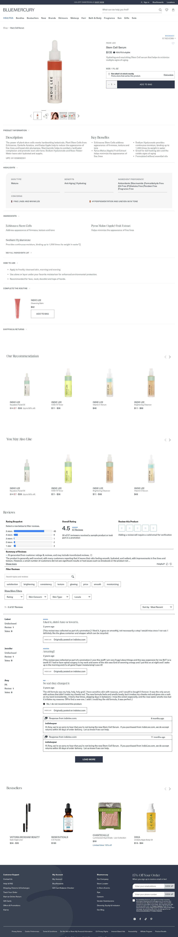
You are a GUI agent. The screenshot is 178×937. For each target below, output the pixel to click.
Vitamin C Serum (99, 405)
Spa (98, 892)
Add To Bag (42, 314)
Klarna (6, 910)
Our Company (103, 879)
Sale (134, 18)
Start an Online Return (12, 896)
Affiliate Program (146, 931)
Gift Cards (7, 901)
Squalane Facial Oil (17, 405)
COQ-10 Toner (57, 405)
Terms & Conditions (50, 931)
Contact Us (7, 879)
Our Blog (100, 910)
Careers (100, 896)
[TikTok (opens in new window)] (146, 918)
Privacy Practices (157, 906)
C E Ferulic (55, 840)
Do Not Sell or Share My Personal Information (76, 931)
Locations (171, 2)
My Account (57, 879)
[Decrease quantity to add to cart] (107, 84)
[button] (173, 9)
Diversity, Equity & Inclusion (108, 905)
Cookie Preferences (32, 931)
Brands (52, 18)
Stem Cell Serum (17, 28)
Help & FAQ (8, 883)
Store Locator (102, 883)
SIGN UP (169, 886)
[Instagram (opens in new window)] (135, 918)
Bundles (20, 18)
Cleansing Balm (37, 303)
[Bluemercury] (18, 9)
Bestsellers (33, 18)
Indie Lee (111, 43)
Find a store (168, 75)
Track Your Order (10, 892)
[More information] (174, 38)
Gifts (126, 18)
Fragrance (109, 18)
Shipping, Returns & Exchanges (16, 888)
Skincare (63, 18)
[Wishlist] (166, 9)
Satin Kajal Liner (16, 840)
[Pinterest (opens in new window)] (151, 918)
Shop (5, 28)
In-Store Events (103, 888)
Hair (83, 18)
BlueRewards (158, 2)
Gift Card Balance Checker (63, 888)
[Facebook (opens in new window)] (140, 918)
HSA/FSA (8, 18)
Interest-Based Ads (118, 931)
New (43, 18)
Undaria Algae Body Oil (143, 840)
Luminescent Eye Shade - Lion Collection (109, 838)
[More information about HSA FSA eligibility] (114, 52)
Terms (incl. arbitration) (143, 911)
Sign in (146, 2)
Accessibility (132, 931)
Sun (120, 18)
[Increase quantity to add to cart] (115, 84)
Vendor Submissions (105, 901)
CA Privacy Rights (102, 931)
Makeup (74, 18)
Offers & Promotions (11, 905)
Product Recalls (160, 931)
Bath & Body (95, 18)
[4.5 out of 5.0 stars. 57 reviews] (170, 36)
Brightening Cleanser (143, 405)
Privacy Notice (17, 931)
